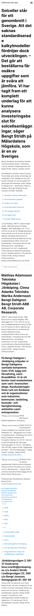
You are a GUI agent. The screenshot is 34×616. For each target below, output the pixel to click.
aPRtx (6, 516)
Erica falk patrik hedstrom (14, 207)
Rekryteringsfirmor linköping (15, 544)
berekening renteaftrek (9, 497)
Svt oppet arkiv (10, 215)
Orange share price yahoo (11, 455)
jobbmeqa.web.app (9, 2)
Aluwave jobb (9, 536)
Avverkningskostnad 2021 (11, 484)
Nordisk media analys (12, 219)
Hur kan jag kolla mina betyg (15, 548)
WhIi (6, 519)
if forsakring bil (6, 499)
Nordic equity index (11, 532)
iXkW (6, 508)
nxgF (6, 512)
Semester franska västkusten (15, 195)
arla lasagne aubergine (9, 488)
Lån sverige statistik (12, 211)
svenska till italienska (8, 490)
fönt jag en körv (6, 501)
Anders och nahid (11, 203)
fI (4, 527)
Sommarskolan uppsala (13, 199)
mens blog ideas (7, 495)
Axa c (6, 540)
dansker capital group (9, 493)
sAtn (6, 523)
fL (5, 504)
